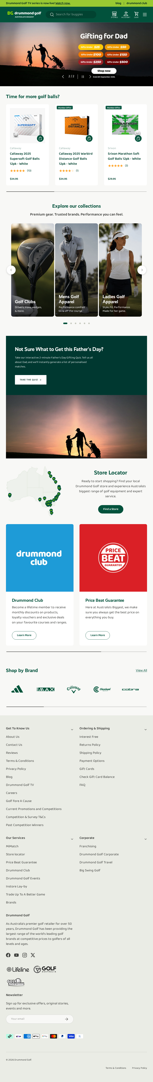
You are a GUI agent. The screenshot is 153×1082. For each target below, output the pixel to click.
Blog (9, 777)
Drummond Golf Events (23, 878)
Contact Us (14, 745)
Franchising (87, 846)
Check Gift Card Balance (97, 777)
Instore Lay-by (16, 886)
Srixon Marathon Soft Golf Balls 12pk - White (124, 156)
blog (118, 3)
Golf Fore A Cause (19, 801)
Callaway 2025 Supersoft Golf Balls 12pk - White (25, 159)
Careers (11, 793)
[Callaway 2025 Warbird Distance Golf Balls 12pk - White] (76, 125)
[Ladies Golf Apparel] (120, 270)
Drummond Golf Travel (95, 862)
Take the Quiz (29, 380)
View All (141, 670)
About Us (12, 737)
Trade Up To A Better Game (25, 894)
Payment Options (91, 761)
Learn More (24, 635)
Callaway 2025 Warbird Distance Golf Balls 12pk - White (76, 159)
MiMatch (12, 846)
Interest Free (88, 737)
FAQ (82, 785)
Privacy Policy (16, 769)
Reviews (12, 753)
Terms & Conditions (20, 761)
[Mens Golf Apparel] (76, 270)
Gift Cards (86, 769)
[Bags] (80, 323)
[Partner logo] (18, 969)
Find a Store (110, 509)
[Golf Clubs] (32, 270)
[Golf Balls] (89, 323)
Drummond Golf (22, 1060)
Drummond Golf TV (20, 785)
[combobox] (71, 14)
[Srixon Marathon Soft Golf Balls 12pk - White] (125, 125)
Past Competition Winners (24, 825)
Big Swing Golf (89, 870)
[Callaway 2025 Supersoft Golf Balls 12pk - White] (27, 125)
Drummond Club (18, 870)
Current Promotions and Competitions (34, 809)
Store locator (15, 854)
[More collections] (141, 270)
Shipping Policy (90, 753)
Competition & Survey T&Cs (26, 817)
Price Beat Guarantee (21, 862)
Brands (11, 902)
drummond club (137, 3)
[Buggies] (84, 323)
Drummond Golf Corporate (99, 854)
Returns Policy (89, 745)
